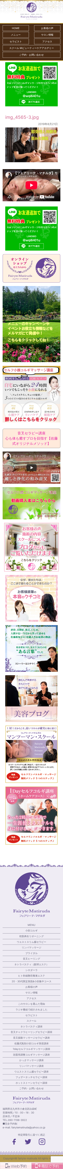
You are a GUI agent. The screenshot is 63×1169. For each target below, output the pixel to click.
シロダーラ (31, 970)
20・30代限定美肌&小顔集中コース (31, 981)
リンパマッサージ (31, 947)
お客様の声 (47, 28)
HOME (16, 28)
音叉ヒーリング (31, 958)
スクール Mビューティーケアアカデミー (31, 48)
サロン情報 (47, 34)
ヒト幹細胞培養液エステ (31, 975)
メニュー (16, 34)
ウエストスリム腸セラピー (31, 941)
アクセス (47, 41)
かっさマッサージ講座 (31, 1060)
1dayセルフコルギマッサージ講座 (31, 1048)
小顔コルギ (31, 930)
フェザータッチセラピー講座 (31, 1077)
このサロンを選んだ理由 (31, 1003)
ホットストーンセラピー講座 (31, 1082)
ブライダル (31, 953)
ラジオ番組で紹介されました (31, 1009)
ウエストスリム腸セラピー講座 (31, 1071)
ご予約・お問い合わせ (31, 54)
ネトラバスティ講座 (31, 1026)
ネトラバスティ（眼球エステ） (31, 964)
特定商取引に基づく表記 (31, 1134)
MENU (31, 924)
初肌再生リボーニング (31, 936)
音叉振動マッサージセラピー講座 (31, 1037)
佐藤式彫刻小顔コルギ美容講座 (31, 1043)
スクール (31, 1020)
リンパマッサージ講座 (31, 1065)
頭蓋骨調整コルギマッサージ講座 (31, 1054)
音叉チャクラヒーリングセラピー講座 (31, 1031)
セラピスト (16, 41)
